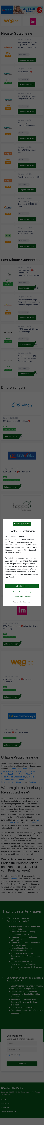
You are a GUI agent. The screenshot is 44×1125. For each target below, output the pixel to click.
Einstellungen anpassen (22, 596)
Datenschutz (17, 602)
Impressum (27, 602)
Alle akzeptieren (22, 586)
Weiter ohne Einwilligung (22, 592)
